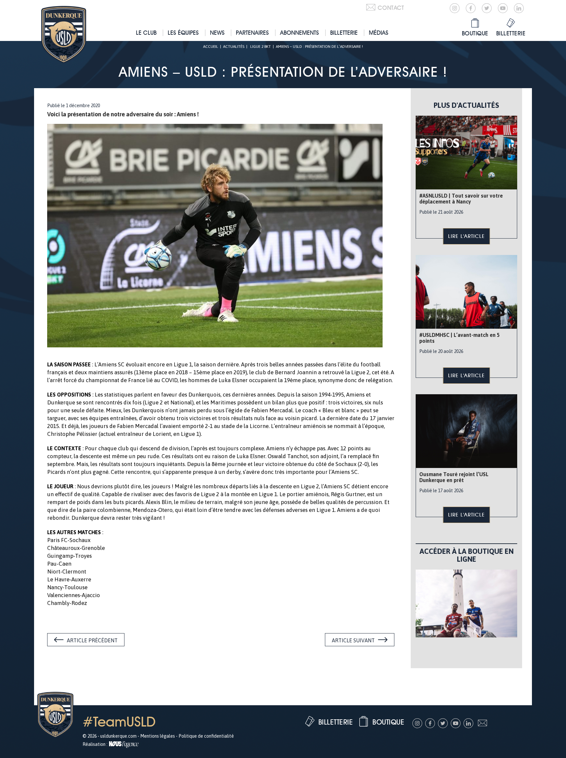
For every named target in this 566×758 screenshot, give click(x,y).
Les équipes (183, 32)
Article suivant (353, 640)
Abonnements (299, 32)
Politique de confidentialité (206, 736)
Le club (146, 32)
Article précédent (92, 640)
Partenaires (252, 32)
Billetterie (344, 32)
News (217, 32)
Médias (378, 32)
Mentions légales (157, 736)
